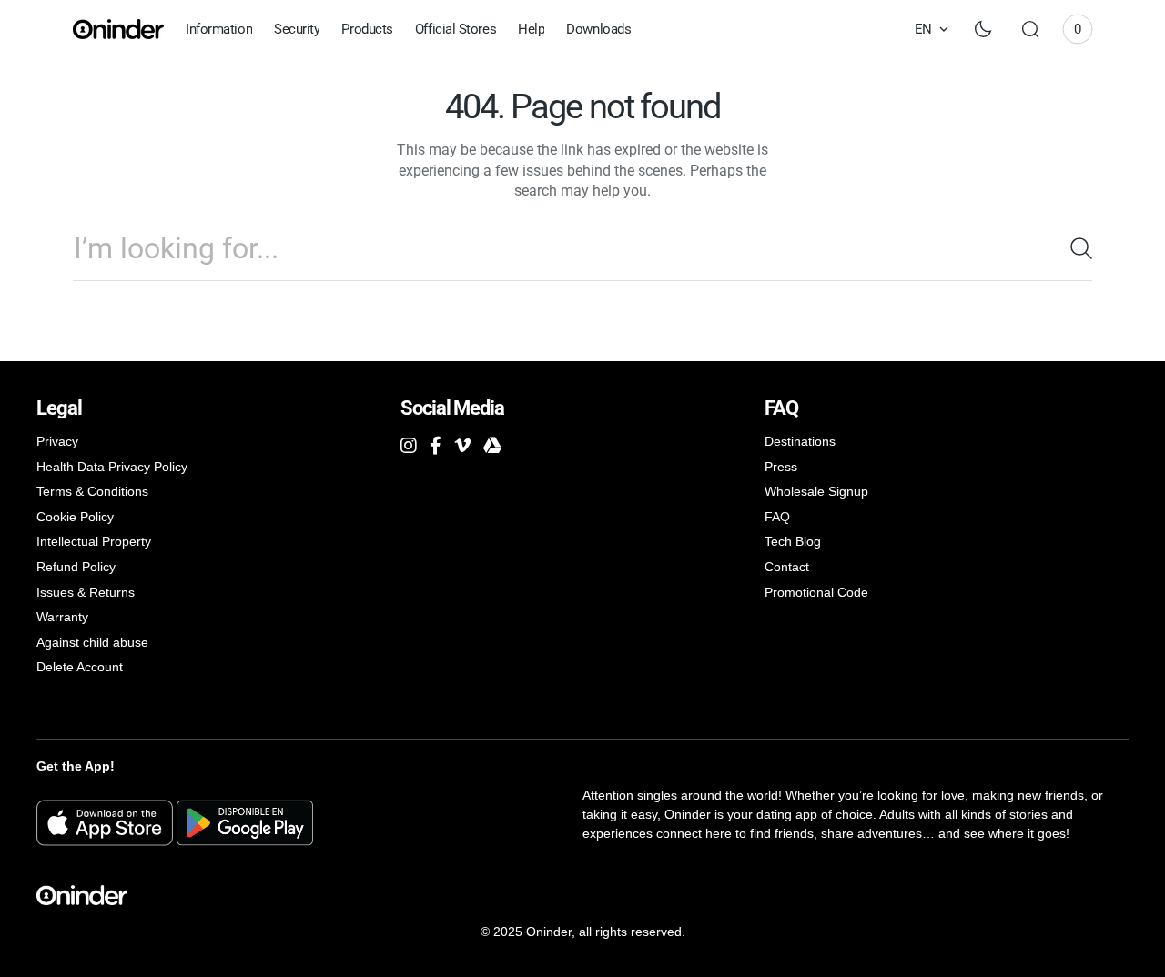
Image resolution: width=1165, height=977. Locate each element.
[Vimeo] (462, 445)
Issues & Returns (85, 592)
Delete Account (79, 667)
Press (781, 466)
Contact (787, 566)
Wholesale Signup (816, 491)
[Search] (1074, 248)
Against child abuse (92, 642)
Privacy (57, 441)
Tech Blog (793, 541)
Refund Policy (76, 566)
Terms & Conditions (92, 491)
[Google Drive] (492, 445)
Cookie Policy (75, 516)
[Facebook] (435, 445)
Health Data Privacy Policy (111, 466)
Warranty (62, 616)
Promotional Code (816, 592)
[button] (1030, 29)
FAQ (777, 516)
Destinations (800, 441)
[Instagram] (408, 445)
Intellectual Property (93, 541)
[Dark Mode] (983, 29)
